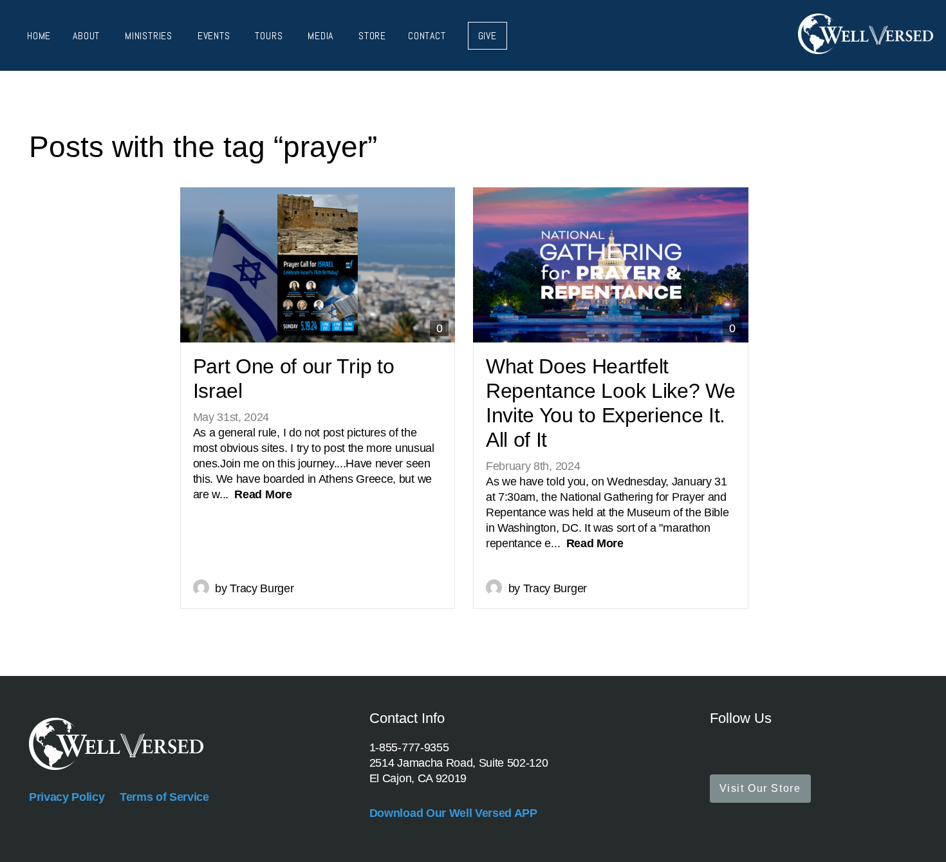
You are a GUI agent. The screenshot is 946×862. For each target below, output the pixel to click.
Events (216, 35)
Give (487, 35)
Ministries (150, 35)
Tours (270, 35)
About (88, 35)
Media (322, 35)
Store (372, 35)
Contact (427, 35)
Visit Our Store (760, 788)
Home (39, 35)
